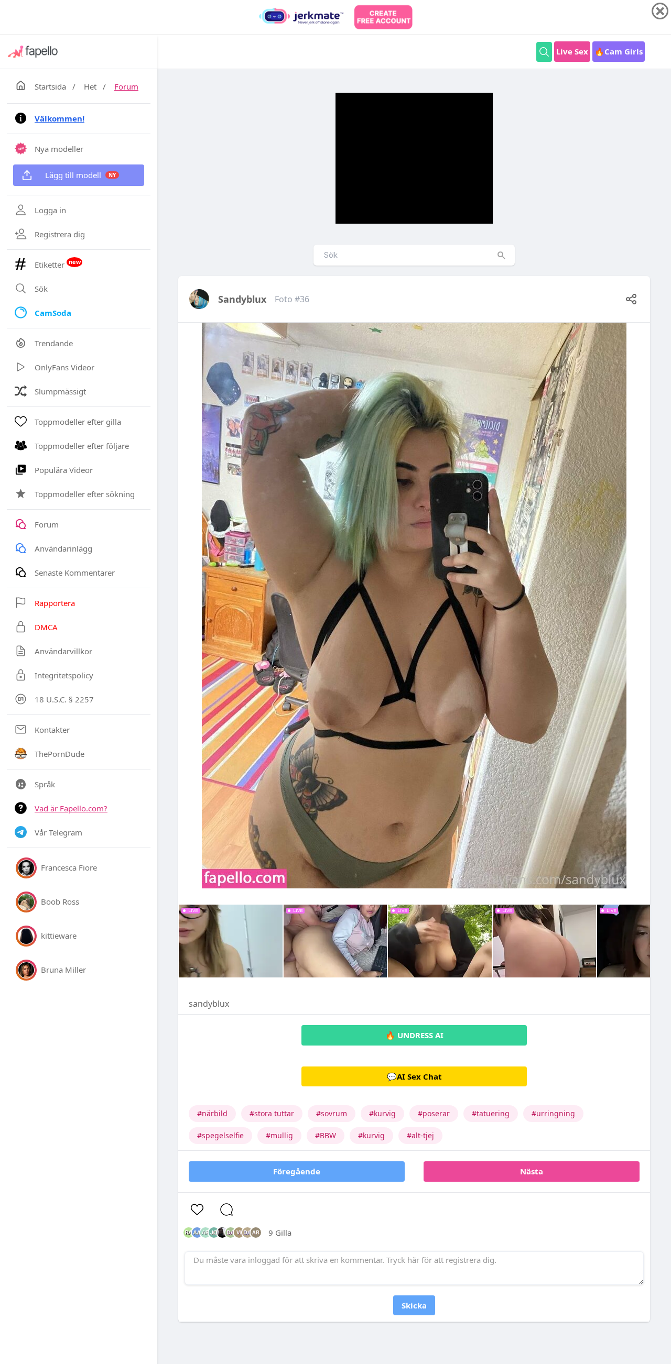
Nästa (531, 1171)
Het (90, 86)
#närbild (212, 1113)
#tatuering (491, 1113)
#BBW (325, 1135)
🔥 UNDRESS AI (414, 1035)
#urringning (553, 1113)
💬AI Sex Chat (414, 1076)
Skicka (414, 1305)
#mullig (279, 1135)
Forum (126, 86)
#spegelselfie (220, 1135)
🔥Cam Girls (618, 51)
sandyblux (242, 299)
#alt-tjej (420, 1135)
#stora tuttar (272, 1113)
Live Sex (572, 51)
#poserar (434, 1113)
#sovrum (331, 1113)
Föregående (296, 1171)
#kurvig (382, 1113)
